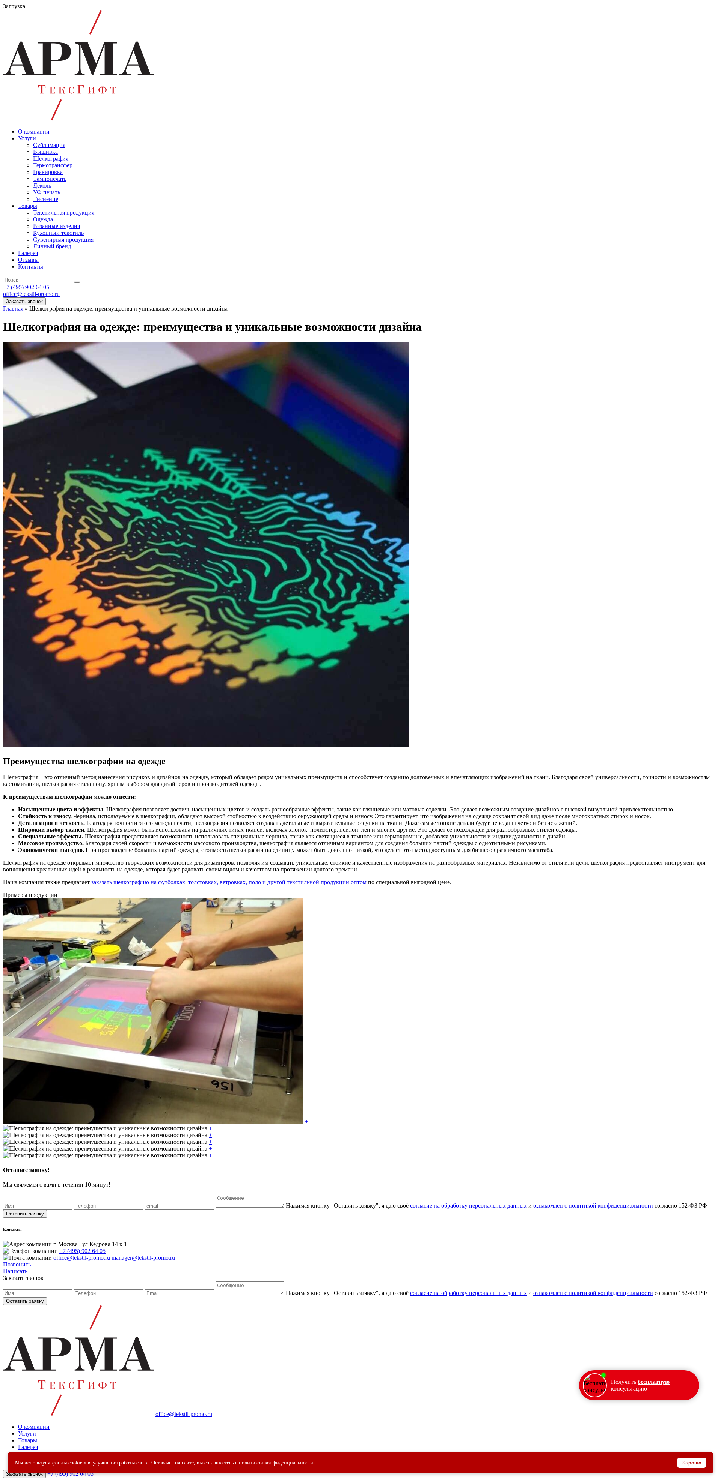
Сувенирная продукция (63, 239)
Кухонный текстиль (58, 233)
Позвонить (17, 1264)
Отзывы (28, 260)
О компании (34, 131)
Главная (13, 308)
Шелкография (50, 158)
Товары (27, 206)
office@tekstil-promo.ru (31, 294)
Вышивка (45, 152)
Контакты (30, 266)
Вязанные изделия (56, 226)
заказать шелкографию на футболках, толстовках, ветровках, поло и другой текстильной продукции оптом (229, 882)
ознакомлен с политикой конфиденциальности (593, 1205)
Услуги (27, 138)
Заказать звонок (24, 301)
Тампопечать (49, 179)
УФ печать (46, 192)
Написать (15, 1271)
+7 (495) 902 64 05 (26, 287)
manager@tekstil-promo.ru (143, 1257)
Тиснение (45, 199)
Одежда (43, 219)
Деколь (42, 185)
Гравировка (48, 172)
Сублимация (49, 145)
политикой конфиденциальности (276, 1463)
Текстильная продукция (63, 212)
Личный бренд (52, 246)
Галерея (28, 253)
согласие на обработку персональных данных (468, 1205)
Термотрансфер (52, 165)
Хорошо (691, 1463)
